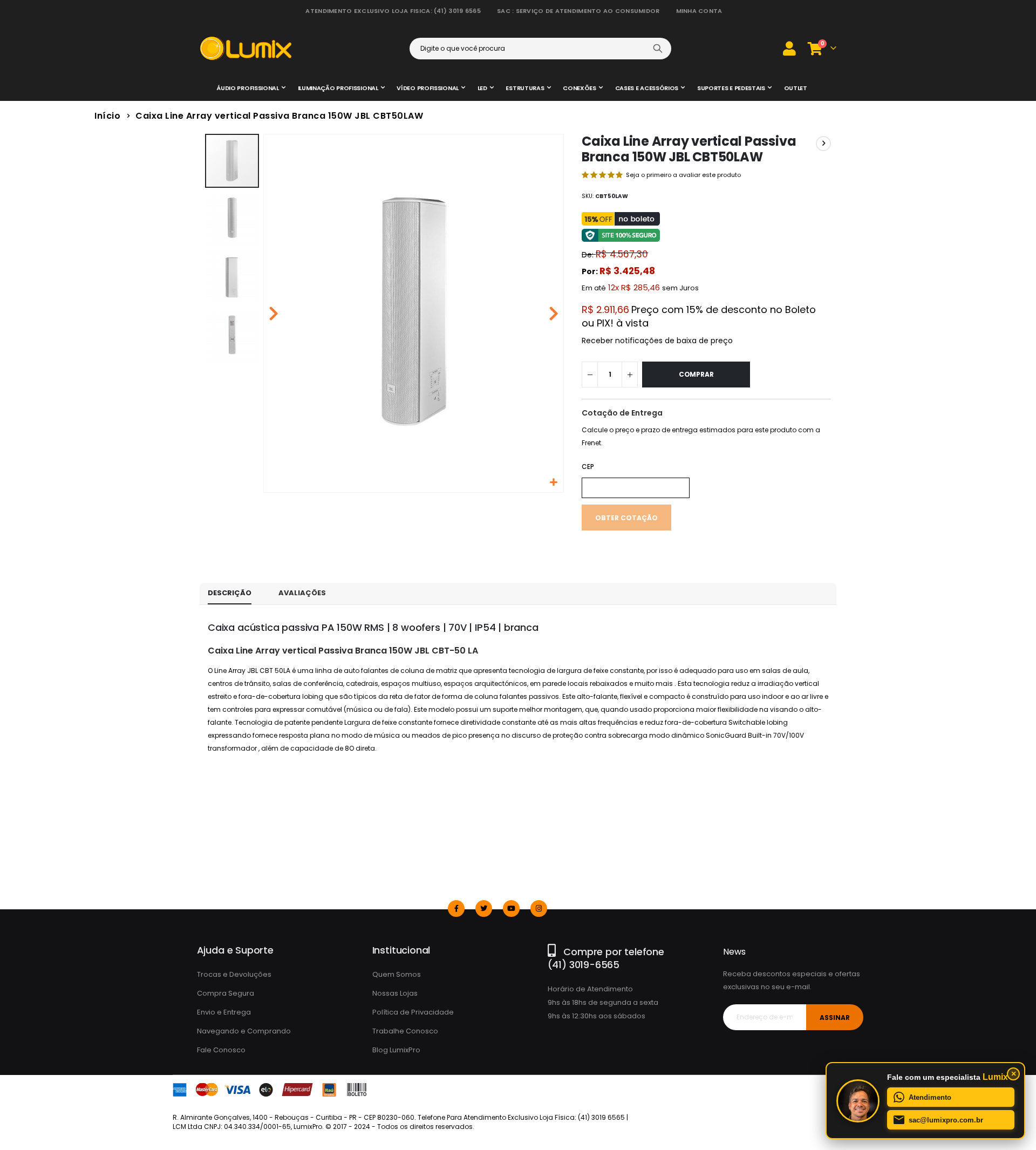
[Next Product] (823, 143)
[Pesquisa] (657, 48)
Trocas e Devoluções (234, 974)
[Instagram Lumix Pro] (538, 908)
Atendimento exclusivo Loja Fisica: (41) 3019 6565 (392, 10)
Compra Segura (225, 993)
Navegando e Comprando (244, 1031)
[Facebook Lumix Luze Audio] (456, 908)
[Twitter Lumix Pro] (483, 908)
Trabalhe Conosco (405, 1031)
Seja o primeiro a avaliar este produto (683, 175)
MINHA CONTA (699, 10)
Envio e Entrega (224, 1012)
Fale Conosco (221, 1050)
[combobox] (540, 48)
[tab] (229, 593)
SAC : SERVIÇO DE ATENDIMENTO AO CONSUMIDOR (578, 10)
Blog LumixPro (396, 1050)
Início (107, 116)
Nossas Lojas (395, 993)
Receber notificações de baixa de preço (657, 340)
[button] (553, 482)
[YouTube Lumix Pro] (511, 908)
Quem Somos (396, 974)
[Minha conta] (789, 48)
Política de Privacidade (413, 1012)
